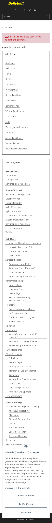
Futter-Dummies (16, 428)
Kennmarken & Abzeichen (17, 184)
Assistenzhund (12, 171)
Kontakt (9, 79)
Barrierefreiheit (12, 106)
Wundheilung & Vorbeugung (22, 379)
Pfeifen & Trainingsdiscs (20, 419)
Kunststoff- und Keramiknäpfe (23, 341)
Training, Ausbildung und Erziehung (22, 407)
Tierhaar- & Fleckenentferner (22, 371)
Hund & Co (10, 239)
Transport (10, 305)
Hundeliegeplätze (13, 350)
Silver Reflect (15, 285)
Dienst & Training (13, 402)
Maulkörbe (14, 415)
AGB (7, 122)
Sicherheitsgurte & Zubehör (22, 309)
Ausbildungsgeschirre (19, 411)
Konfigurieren (26, 504)
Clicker (12, 423)
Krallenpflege (15, 362)
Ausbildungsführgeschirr (17, 220)
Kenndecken (11, 175)
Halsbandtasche (16, 272)
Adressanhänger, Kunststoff (22, 268)
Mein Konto (10, 68)
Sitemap (9, 133)
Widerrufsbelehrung (15, 111)
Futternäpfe (11, 330)
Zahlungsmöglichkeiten (16, 127)
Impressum (10, 488)
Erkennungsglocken (14, 228)
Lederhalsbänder (13, 203)
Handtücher (14, 383)
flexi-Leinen (14, 255)
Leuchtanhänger (16, 289)
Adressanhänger (13, 260)
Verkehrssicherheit (14, 281)
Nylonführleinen (13, 207)
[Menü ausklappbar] (3, 2)
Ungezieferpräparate (19, 387)
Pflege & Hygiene (13, 354)
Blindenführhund (13, 190)
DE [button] (15, 9)
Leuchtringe (14, 293)
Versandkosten (12, 143)
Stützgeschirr (11, 180)
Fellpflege (13, 358)
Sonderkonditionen (14, 95)
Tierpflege (14, 375)
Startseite (10, 63)
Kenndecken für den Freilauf (18, 215)
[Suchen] (47, 16)
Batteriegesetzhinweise (16, 149)
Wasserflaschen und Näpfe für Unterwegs (23, 335)
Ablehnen (26, 512)
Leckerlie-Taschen (17, 432)
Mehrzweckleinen (13, 444)
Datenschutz (24, 488)
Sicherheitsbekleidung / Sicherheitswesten (20, 299)
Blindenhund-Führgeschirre (18, 194)
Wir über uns (11, 90)
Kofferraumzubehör (18, 313)
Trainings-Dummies (18, 436)
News (8, 74)
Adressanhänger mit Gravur (22, 276)
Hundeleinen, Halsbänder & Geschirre (23, 243)
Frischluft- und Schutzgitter (22, 317)
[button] (24, 10)
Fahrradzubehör (16, 321)
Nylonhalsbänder (13, 211)
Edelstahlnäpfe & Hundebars (22, 345)
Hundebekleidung (13, 396)
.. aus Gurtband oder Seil (20, 247)
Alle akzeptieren (26, 495)
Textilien (9, 232)
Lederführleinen (12, 199)
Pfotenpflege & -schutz (20, 366)
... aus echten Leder (18, 251)
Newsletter (10, 100)
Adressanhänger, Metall (20, 264)
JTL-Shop (31, 519)
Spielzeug (10, 326)
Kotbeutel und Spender (20, 392)
